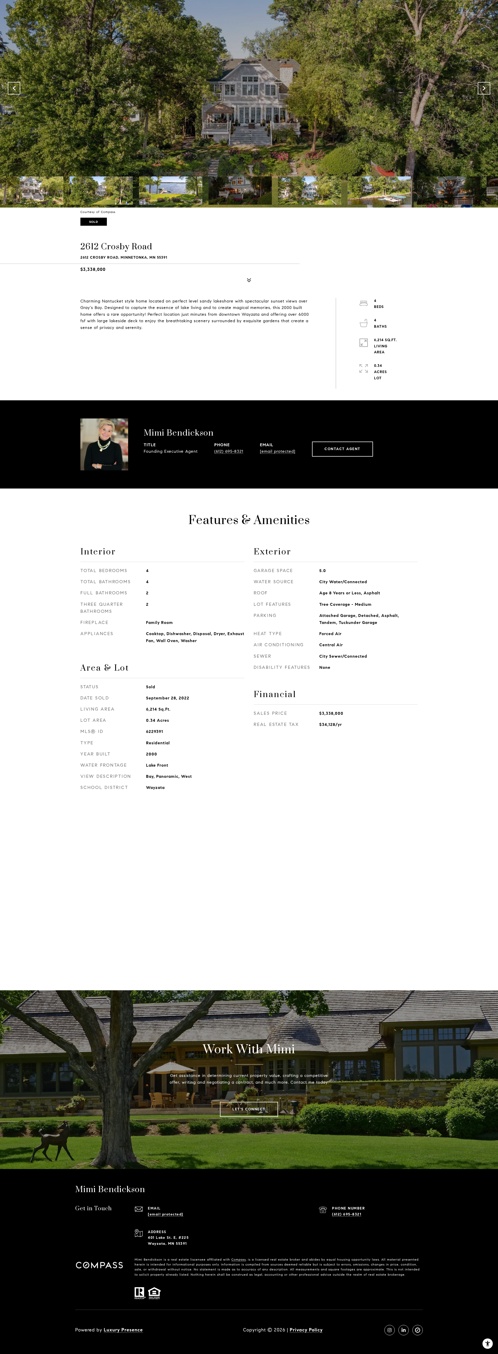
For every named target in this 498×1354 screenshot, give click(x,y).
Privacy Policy (306, 1330)
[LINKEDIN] (403, 1330)
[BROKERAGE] (417, 1330)
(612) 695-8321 (228, 451)
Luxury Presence (123, 1330)
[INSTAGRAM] (389, 1330)
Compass (238, 1259)
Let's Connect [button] (249, 1109)
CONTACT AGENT (342, 449)
